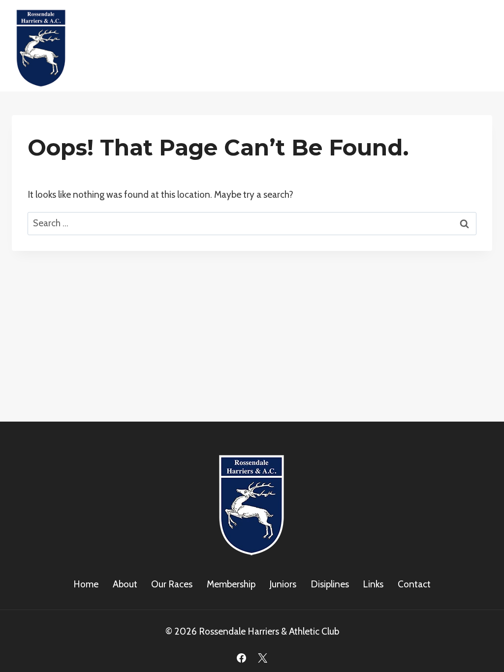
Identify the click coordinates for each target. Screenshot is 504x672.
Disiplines (330, 584)
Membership (231, 584)
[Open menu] (480, 46)
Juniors (282, 584)
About (125, 584)
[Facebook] (241, 657)
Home (85, 584)
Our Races (171, 584)
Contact (414, 584)
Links (373, 584)
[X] (262, 657)
